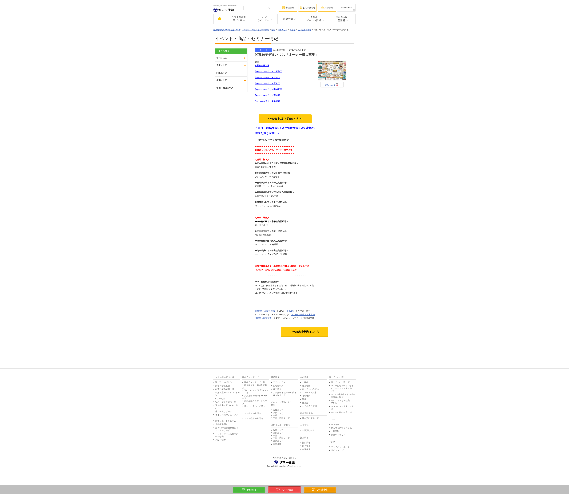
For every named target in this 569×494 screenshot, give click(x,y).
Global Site (346, 7)
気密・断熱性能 (222, 385)
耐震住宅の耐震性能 (224, 389)
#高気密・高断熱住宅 (265, 311)
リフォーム (336, 424)
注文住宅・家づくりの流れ (226, 406)
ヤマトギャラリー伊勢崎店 (267, 101)
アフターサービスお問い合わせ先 (226, 435)
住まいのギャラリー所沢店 (267, 83)
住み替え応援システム (341, 428)
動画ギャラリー (338, 435)
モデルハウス (279, 382)
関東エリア (282, 30)
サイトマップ (337, 450)
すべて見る (221, 58)
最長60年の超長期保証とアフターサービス (226, 429)
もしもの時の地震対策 (341, 412)
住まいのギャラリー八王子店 (268, 71)
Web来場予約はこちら (305, 331)
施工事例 (277, 389)
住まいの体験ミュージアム (226, 416)
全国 (273, 30)
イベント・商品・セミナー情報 (255, 30)
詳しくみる (330, 84)
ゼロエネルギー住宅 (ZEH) (340, 401)
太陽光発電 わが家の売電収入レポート (285, 393)
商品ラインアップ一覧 (254, 382)
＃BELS (290, 311)
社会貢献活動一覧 (310, 418)
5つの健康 (220, 398)
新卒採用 (306, 446)
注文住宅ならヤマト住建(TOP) (226, 30)
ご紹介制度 (220, 440)
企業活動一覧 (308, 430)
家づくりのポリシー (224, 382)
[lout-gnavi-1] (219, 19)
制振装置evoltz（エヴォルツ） (227, 393)
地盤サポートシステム (225, 421)
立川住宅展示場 (304, 30)
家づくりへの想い (310, 389)
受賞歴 (305, 403)
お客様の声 (278, 385)
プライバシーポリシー (341, 447)
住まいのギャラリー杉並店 (267, 77)
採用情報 (306, 442)
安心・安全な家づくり (225, 402)
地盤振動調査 (221, 424)
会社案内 (306, 396)
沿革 (304, 399)
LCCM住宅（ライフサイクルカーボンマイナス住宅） (343, 388)
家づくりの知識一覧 (340, 382)
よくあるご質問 (309, 406)
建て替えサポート (223, 411)
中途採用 (306, 449)
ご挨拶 (305, 382)
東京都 (292, 30)
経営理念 (306, 385)
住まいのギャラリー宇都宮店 (268, 89)
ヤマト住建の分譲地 (253, 418)
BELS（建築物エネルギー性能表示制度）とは (343, 395)
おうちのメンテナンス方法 (342, 407)
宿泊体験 (277, 444)
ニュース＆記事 (309, 392)
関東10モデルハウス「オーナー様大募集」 (286, 54)
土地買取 (335, 431)
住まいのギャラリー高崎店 (267, 95)
